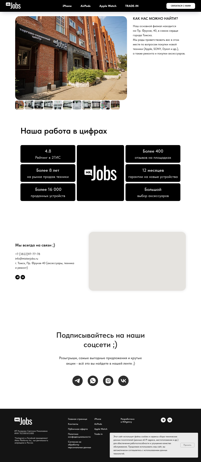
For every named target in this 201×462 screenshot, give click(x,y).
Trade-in (98, 434)
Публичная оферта (78, 429)
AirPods (85, 6)
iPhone (67, 6)
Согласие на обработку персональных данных (79, 444)
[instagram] (108, 381)
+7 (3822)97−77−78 (27, 254)
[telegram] (17, 277)
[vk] (23, 277)
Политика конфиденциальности (79, 435)
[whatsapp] (93, 381)
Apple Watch (107, 6)
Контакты (73, 424)
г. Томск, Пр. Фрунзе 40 (30, 263)
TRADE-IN (131, 6)
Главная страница (77, 419)
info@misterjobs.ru (26, 258)
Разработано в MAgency (127, 420)
